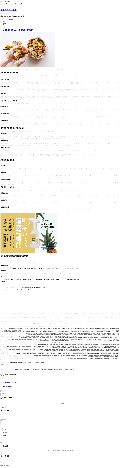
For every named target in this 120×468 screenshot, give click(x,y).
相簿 (4, 21)
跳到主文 (2, 13)
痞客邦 (8, 382)
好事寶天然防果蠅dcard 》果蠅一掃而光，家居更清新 (37, 369)
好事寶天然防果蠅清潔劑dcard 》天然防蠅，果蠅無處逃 (61, 369)
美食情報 (11, 19)
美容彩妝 (10, 386)
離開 (7, 465)
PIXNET (50, 450)
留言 (11, 382)
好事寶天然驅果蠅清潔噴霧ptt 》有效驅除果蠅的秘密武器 (13, 369)
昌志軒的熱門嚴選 (8, 10)
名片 (4, 24)
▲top (1, 388)
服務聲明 (72, 450)
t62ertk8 (2, 375)
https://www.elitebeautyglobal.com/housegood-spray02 (18, 289)
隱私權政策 (67, 450)
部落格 (4, 23)
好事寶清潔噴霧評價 (5, 367)
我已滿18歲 (3, 465)
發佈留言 (2, 398)
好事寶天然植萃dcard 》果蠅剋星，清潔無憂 (18, 30)
